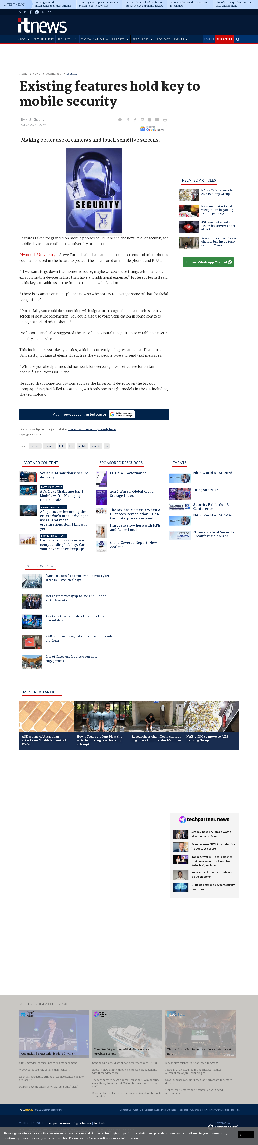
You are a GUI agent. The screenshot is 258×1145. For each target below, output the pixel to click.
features (49, 446)
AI (76, 39)
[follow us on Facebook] (30, 12)
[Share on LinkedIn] (143, 120)
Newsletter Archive (213, 1109)
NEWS (21, 39)
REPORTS (118, 39)
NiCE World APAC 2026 (212, 473)
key (71, 446)
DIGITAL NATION (92, 39)
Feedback (183, 1109)
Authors (171, 1109)
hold (61, 446)
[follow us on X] (25, 12)
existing (35, 446)
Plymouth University (37, 255)
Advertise (195, 1109)
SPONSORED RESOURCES (121, 462)
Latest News (14, 4)
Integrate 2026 (205, 490)
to (106, 446)
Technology (53, 74)
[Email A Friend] (157, 120)
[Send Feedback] (149, 120)
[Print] (164, 120)
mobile (82, 446)
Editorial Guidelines (155, 1109)
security (96, 446)
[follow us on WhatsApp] (44, 12)
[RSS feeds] (50, 12)
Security (71, 74)
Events (179, 462)
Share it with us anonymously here (92, 429)
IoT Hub (99, 1123)
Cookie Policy (98, 1138)
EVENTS (179, 39)
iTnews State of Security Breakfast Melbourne (213, 535)
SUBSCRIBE (224, 39)
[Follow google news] (152, 129)
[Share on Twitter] (128, 120)
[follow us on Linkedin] (19, 12)
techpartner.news (59, 1123)
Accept (246, 1135)
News (36, 74)
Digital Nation (82, 1123)
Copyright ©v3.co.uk (30, 434)
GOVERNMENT (44, 39)
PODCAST (163, 39)
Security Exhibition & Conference (211, 507)
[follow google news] (37, 12)
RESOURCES (140, 39)
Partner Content (40, 462)
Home (23, 74)
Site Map (229, 1109)
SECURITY (64, 39)
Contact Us (125, 1109)
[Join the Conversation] (120, 120)
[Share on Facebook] (135, 120)
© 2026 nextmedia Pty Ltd (49, 1109)
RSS (238, 1109)
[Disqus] (91, 806)
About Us (138, 1109)
